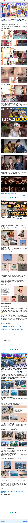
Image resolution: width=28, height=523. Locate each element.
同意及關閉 (25, 521)
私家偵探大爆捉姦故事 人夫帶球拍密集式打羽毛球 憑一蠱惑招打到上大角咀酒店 (12, 326)
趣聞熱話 (2, 20)
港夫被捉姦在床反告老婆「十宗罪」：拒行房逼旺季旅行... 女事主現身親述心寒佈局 (12, 329)
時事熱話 (5, 200)
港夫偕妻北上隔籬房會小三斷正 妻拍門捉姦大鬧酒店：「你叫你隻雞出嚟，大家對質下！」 (13, 328)
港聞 (3, 200)
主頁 (1, 200)
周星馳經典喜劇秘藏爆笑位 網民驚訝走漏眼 (10, 193)
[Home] (3, 0)
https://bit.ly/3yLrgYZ (22, 195)
